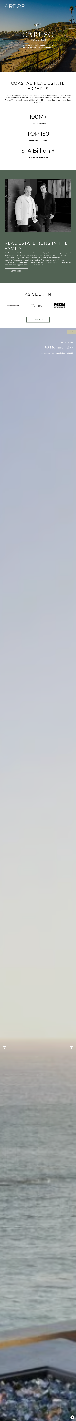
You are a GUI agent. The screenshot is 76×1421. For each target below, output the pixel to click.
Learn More (16, 271)
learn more (69, 357)
